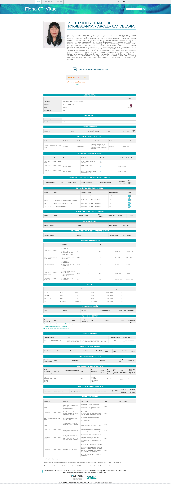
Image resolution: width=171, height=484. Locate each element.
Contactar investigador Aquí (51, 459)
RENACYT (59, 2)
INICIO (38, 2)
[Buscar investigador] (144, 9)
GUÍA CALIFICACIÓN (48, 2)
